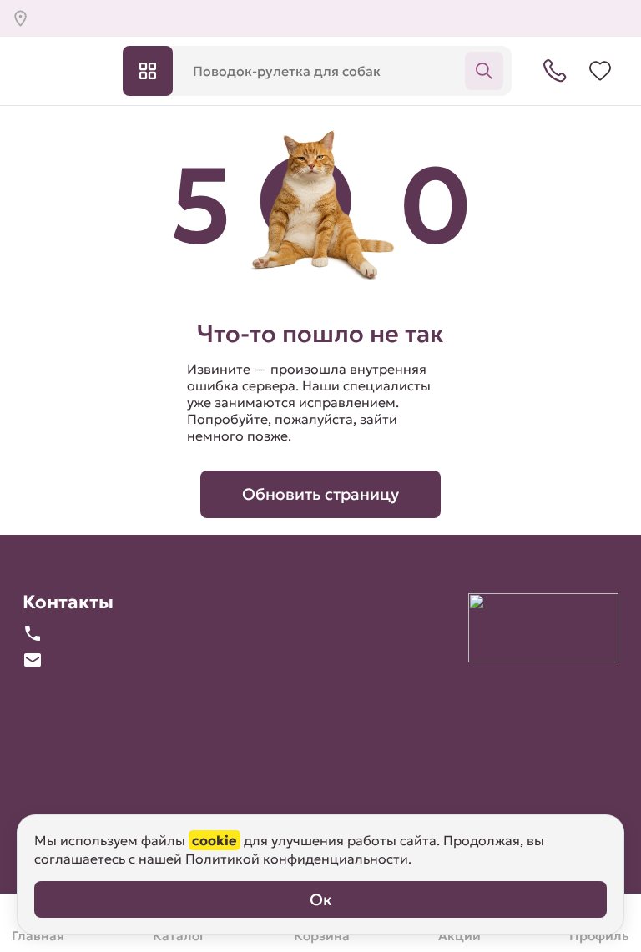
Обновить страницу (320, 494)
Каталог (148, 71)
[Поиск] (484, 71)
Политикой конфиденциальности (296, 858)
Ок (321, 899)
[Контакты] (555, 71)
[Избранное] (600, 71)
